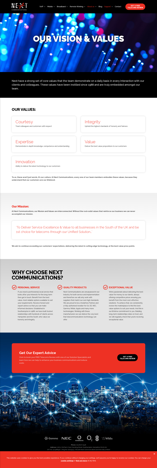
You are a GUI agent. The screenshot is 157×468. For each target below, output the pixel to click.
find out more (81, 461)
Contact (118, 7)
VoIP (41, 7)
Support (107, 7)
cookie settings (67, 461)
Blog (100, 7)
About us (90, 7)
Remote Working (76, 7)
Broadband (61, 7)
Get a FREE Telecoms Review (135, 7)
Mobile (50, 7)
